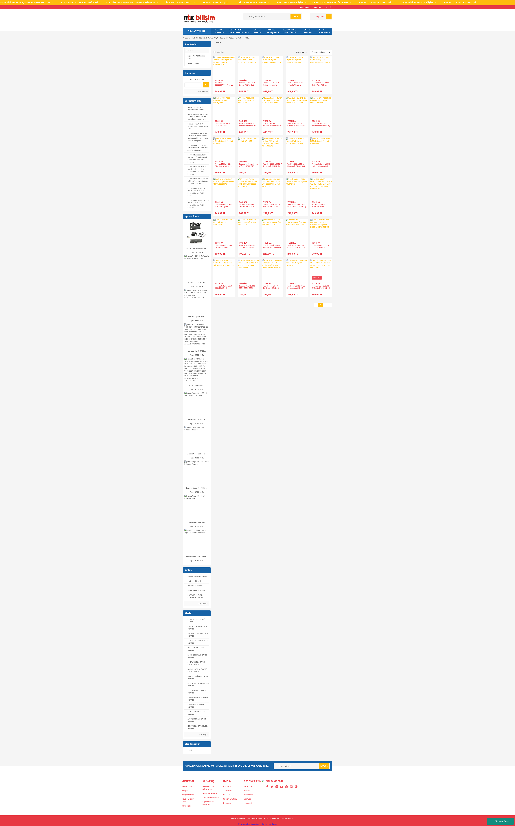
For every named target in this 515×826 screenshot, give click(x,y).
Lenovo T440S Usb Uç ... (197, 282)
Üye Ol (328, 7)
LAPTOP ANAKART (308, 31)
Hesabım (227, 786)
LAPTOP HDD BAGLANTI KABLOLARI (239, 31)
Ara (206, 85)
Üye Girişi (227, 795)
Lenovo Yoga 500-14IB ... (197, 419)
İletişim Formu (188, 795)
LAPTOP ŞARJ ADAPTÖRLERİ (289, 31)
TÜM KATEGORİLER (196, 31)
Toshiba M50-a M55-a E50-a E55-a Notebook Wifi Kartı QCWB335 (223, 166)
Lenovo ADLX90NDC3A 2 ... (197, 248)
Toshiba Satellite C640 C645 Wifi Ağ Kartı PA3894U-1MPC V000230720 (223, 208)
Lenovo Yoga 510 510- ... (197, 317)
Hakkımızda (187, 786)
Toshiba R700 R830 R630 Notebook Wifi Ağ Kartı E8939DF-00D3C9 (321, 125)
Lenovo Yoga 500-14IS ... (197, 454)
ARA (296, 16)
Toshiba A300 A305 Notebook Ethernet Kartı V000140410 (248, 125)
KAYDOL (324, 766)
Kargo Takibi (187, 806)
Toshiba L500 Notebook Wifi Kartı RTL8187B (248, 165)
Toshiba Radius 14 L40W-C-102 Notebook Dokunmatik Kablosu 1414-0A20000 (296, 126)
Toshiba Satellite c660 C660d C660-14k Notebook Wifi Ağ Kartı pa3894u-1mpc (224, 289)
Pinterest (248, 803)
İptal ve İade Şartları (211, 797)
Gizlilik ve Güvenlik (210, 793)
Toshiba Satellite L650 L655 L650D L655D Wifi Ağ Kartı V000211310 (272, 247)
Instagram (248, 795)
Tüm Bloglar (203, 735)
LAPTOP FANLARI (257, 31)
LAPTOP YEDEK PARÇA (324, 31)
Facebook (248, 786)
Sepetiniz (227, 803)
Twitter (247, 791)
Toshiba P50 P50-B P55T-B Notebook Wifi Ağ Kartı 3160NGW (296, 288)
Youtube (247, 799)
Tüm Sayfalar (203, 604)
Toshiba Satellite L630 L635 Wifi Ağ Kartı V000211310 (223, 247)
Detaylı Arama (202, 92)
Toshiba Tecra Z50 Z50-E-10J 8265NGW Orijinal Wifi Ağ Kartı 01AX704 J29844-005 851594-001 (321, 289)
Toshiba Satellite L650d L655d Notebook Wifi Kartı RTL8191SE (321, 166)
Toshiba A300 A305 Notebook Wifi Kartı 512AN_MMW (222, 125)
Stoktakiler (221, 52)
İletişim (185, 791)
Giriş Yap (317, 7)
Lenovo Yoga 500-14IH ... (197, 522)
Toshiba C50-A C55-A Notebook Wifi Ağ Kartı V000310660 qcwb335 (296, 166)
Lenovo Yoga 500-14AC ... (196, 488)
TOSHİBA (247, 38)
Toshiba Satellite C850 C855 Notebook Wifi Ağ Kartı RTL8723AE (296, 207)
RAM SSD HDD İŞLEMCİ (273, 31)
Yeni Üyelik (227, 791)
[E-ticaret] (257, 824)
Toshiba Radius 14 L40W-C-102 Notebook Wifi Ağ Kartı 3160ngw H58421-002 (272, 126)
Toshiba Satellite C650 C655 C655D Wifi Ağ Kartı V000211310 (247, 247)
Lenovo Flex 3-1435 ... (197, 351)
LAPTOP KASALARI (219, 31)
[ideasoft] (243, 824)
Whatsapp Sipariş (502, 821)
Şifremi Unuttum (230, 799)
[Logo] (199, 18)
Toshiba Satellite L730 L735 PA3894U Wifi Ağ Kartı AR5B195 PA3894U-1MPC (296, 248)
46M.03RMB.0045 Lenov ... (197, 557)
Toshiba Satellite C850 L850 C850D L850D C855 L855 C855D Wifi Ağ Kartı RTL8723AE (271, 208)
